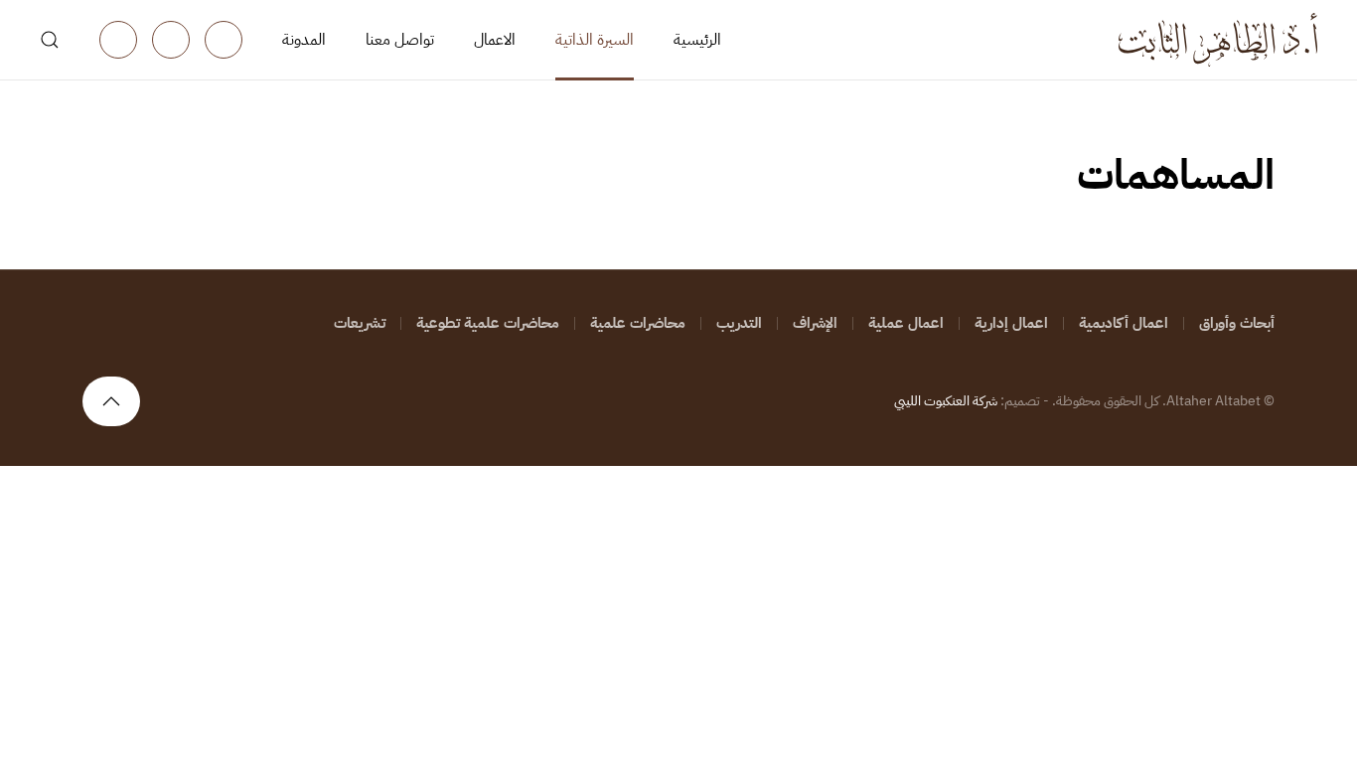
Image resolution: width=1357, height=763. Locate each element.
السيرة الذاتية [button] (594, 40)
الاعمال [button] (495, 40)
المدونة (304, 40)
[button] (50, 39)
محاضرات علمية (637, 323)
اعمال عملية (906, 323)
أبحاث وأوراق (1237, 323)
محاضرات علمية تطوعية (487, 323)
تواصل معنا (400, 40)
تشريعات (359, 323)
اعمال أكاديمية (1123, 323)
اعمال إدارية (1011, 323)
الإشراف (815, 323)
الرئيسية (697, 40)
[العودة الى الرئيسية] (1218, 39)
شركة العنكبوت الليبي (945, 400)
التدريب (739, 323)
